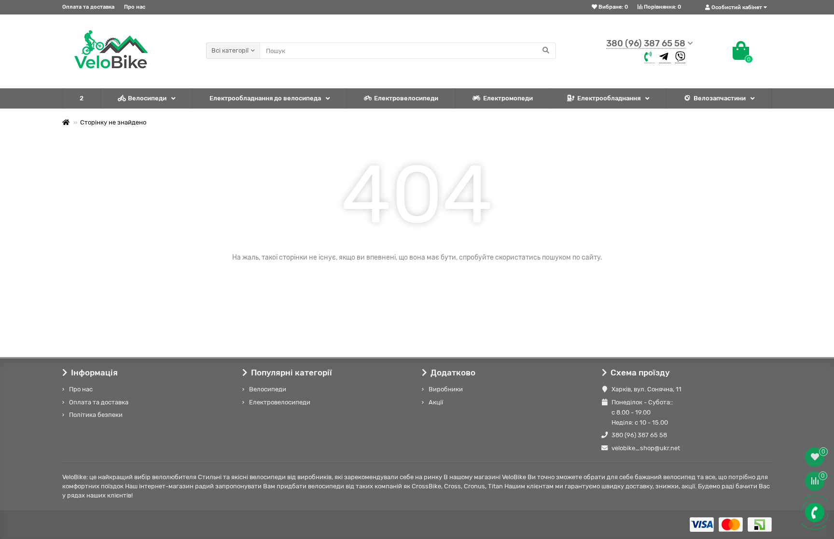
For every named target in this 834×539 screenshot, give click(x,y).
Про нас (134, 7)
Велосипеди (147, 98)
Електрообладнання (608, 98)
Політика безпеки (96, 414)
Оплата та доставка (88, 7)
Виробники (446, 389)
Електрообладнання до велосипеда (265, 98)
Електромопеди (508, 98)
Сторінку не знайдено (113, 122)
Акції (436, 402)
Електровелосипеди (406, 98)
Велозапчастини (720, 98)
